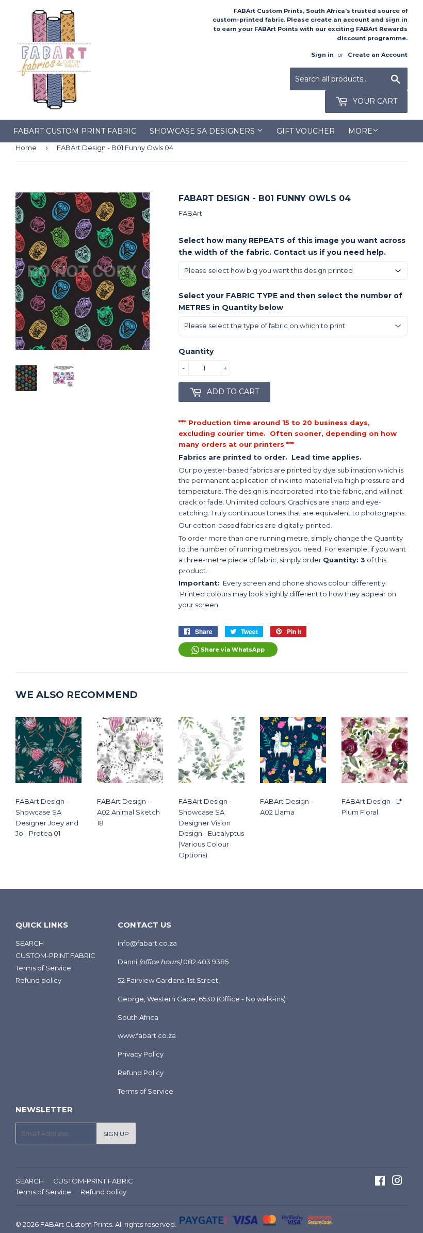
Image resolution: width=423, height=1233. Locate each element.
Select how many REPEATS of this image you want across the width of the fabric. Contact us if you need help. (291, 246)
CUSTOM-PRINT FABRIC (55, 955)
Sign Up (116, 1134)
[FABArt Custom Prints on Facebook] (380, 1182)
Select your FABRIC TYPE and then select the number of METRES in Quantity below (290, 301)
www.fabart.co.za (147, 1035)
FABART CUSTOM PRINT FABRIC (74, 131)
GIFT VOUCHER (305, 131)
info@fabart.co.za (147, 943)
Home (26, 147)
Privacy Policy (141, 1054)
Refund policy (38, 980)
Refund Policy (141, 1072)
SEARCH (29, 943)
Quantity (196, 351)
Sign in (322, 54)
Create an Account (378, 54)
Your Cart (374, 101)
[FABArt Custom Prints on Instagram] (397, 1182)
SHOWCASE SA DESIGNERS (203, 131)
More (360, 131)
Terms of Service (43, 968)
